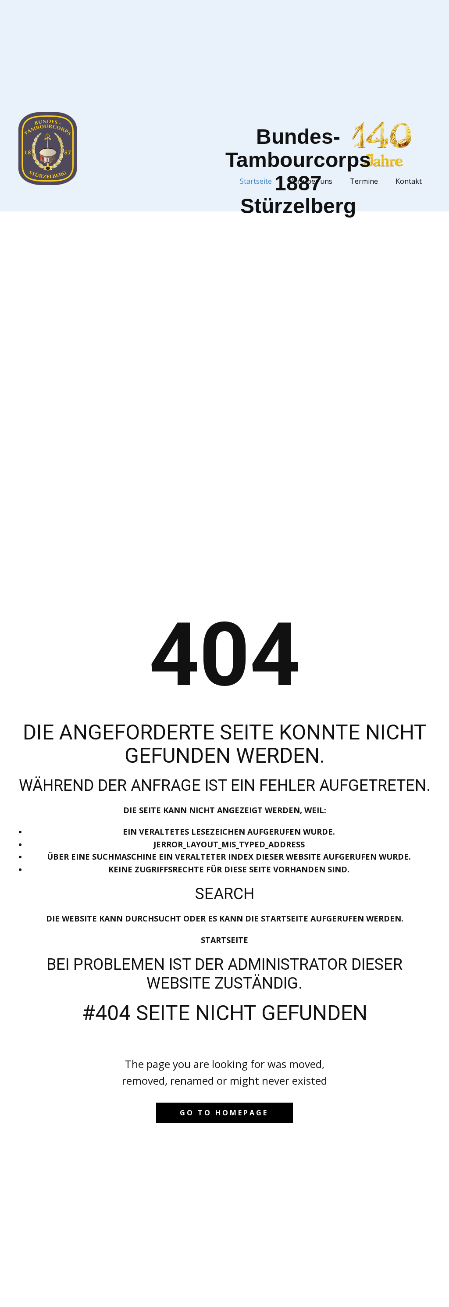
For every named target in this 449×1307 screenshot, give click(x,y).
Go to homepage (224, 1113)
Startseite (224, 940)
